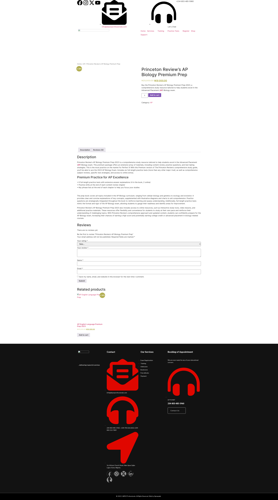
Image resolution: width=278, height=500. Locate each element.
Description (85, 150)
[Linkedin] (130, 473)
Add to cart (154, 95)
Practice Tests (173, 31)
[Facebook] (80, 2)
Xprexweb (157, 496)
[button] (177, 410)
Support (144, 35)
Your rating (82, 241)
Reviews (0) (98, 150)
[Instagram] (86, 2)
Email (80, 268)
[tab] (85, 150)
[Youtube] (97, 2)
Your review (82, 248)
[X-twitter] (91, 2)
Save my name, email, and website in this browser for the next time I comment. (111, 277)
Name (80, 260)
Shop (193, 31)
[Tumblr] (109, 480)
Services (150, 31)
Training (161, 31)
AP (84, 64)
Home (143, 31)
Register (186, 31)
